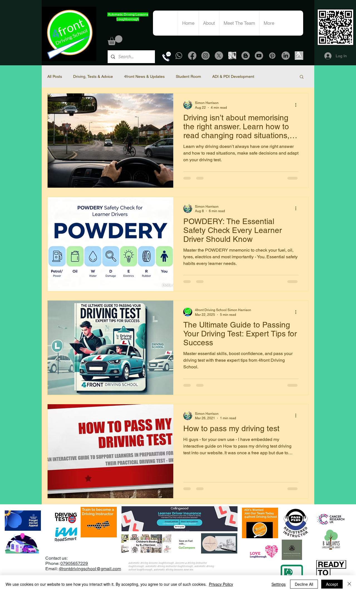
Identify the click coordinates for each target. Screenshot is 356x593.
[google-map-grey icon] (232, 55)
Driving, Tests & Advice (93, 76)
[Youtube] (259, 55)
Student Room (188, 76)
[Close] (349, 584)
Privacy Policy (221, 584)
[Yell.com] (299, 55)
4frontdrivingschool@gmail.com (90, 568)
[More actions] (297, 104)
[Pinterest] (272, 55)
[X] (219, 55)
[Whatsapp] (179, 55)
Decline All (304, 584)
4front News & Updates (144, 76)
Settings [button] (278, 584)
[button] (115, 40)
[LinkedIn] (285, 55)
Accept (332, 584)
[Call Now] (166, 56)
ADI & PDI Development (233, 76)
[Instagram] (205, 55)
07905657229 (74, 563)
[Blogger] (245, 55)
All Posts (54, 76)
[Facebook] (192, 55)
